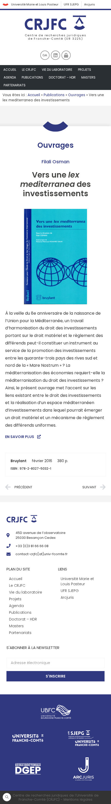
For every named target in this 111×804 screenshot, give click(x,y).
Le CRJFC (29, 69)
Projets (84, 69)
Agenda (10, 77)
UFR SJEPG (71, 4)
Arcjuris (89, 4)
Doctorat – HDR (62, 77)
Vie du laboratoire (57, 69)
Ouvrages (76, 95)
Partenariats (15, 85)
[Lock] (66, 55)
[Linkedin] (55, 55)
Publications (32, 77)
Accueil (9, 69)
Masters (88, 77)
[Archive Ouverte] (45, 55)
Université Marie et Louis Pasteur (34, 4)
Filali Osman (55, 161)
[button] (7, 797)
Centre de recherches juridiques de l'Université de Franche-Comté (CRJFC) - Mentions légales (56, 797)
